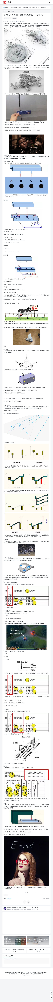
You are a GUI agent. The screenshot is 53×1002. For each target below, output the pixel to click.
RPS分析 (6, 895)
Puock (29, 975)
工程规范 (9, 11)
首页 (4, 11)
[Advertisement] (26, 923)
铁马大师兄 (22, 907)
